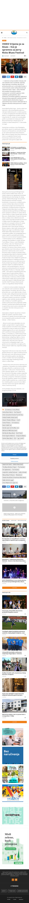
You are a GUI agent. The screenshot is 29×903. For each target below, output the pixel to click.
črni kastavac (15, 422)
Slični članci (13, 520)
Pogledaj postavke (14, 458)
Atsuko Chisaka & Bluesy (9, 420)
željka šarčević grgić (8, 480)
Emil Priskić (19, 433)
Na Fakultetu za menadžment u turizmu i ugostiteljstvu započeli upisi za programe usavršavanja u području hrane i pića (18, 148)
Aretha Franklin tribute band (10, 417)
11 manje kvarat (9, 890)
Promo (5, 37)
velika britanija (22, 472)
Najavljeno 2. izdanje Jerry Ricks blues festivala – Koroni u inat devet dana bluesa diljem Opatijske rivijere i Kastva (18, 153)
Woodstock (19, 475)
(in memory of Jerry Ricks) (12, 409)
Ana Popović (17, 412)
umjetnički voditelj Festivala (10, 472)
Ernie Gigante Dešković (9, 435)
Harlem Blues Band (7, 438)
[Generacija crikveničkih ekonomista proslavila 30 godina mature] (14, 602)
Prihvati (14, 454)
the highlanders (7, 469)
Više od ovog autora (22, 520)
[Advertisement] (14, 15)
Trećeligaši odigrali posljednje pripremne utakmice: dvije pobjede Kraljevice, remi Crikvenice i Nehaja (13, 632)
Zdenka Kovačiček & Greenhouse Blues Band (14, 477)
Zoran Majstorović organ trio (10, 482)
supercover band (7, 464)
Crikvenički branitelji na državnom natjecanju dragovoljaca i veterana (12, 652)
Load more (14, 587)
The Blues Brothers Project (9, 467)
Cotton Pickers (6, 422)
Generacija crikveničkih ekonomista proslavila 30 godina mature (12, 611)
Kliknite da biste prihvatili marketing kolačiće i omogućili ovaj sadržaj (14, 399)
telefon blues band (18, 464)
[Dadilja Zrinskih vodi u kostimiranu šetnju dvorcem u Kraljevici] (14, 664)
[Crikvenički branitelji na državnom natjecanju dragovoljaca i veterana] (14, 643)
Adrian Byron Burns (8, 412)
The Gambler (21, 467)
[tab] (13, 520)
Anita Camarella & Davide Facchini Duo (13, 414)
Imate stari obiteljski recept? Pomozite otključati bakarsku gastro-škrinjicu (13, 694)
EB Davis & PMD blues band (10, 430)
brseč (18, 420)
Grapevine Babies (21, 435)
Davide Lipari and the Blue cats (11, 428)
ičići (15, 438)
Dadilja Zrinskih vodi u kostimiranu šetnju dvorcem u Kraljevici (14, 673)
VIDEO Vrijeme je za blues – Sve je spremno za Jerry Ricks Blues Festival (18, 163)
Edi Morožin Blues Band (9, 433)
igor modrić (21, 438)
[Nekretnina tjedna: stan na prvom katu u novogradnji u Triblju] (14, 706)
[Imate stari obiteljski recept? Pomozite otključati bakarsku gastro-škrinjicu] (14, 685)
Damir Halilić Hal (7, 425)
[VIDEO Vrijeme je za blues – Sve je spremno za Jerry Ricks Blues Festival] (6, 164)
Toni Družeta (15, 469)
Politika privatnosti (14, 461)
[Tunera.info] (14, 33)
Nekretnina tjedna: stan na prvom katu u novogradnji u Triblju (13, 715)
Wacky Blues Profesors (8, 475)
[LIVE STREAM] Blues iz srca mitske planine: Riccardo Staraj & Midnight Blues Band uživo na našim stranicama (18, 158)
